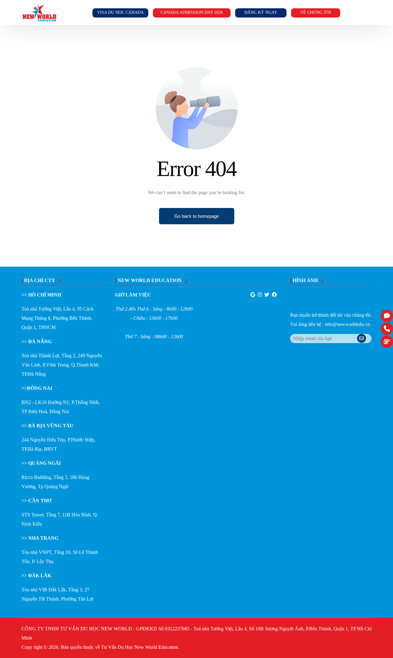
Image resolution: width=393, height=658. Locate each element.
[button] (196, 216)
